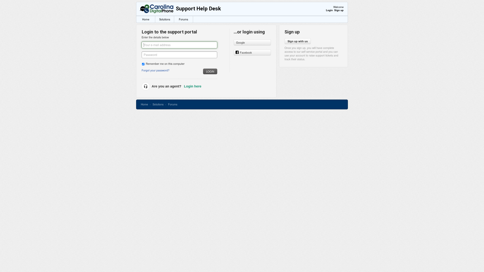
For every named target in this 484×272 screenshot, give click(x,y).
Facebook (246, 52)
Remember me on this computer (165, 63)
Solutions (164, 19)
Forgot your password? (155, 70)
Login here (192, 86)
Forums (183, 19)
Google (240, 42)
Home (145, 19)
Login (210, 71)
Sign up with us (298, 41)
